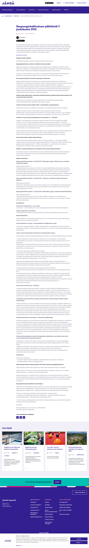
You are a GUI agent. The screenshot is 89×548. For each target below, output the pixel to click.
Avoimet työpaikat (35, 505)
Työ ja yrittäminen (20, 9)
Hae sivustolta (82, 3)
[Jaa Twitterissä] (20, 417)
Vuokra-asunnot (49, 519)
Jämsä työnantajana (65, 507)
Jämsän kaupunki (56, 9)
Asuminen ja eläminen (7, 9)
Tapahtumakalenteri (36, 517)
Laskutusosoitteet (64, 514)
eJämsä (59, 3)
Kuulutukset (34, 507)
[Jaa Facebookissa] (17, 417)
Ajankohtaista (8, 16)
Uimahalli (47, 505)
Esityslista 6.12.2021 (21, 55)
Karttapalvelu (63, 502)
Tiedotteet (16, 16)
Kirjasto (47, 502)
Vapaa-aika (32, 9)
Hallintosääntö (49, 514)
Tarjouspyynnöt (34, 510)
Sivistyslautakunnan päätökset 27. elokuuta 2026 (76, 449)
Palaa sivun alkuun (80, 492)
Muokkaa (78, 542)
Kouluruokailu (49, 517)
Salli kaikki (79, 538)
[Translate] (49, 3)
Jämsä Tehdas (48, 507)
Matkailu (66, 9)
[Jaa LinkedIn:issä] (24, 417)
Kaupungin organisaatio (65, 505)
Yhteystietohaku (69, 3)
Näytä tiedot (18, 545)
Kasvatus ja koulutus (43, 9)
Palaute (57, 482)
